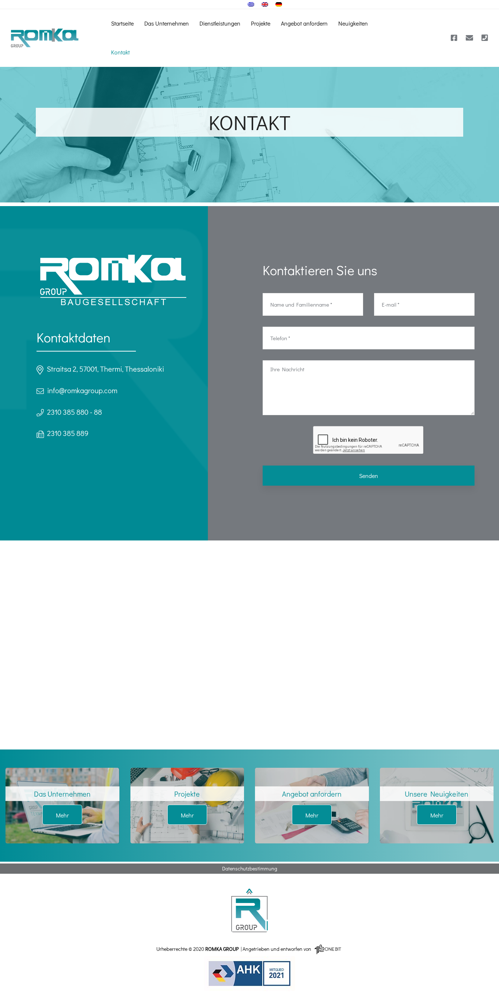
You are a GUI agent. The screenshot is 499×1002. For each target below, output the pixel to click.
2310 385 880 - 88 (74, 412)
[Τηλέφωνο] (485, 38)
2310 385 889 (67, 433)
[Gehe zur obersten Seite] (249, 910)
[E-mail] (469, 38)
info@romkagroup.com (82, 390)
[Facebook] (454, 38)
